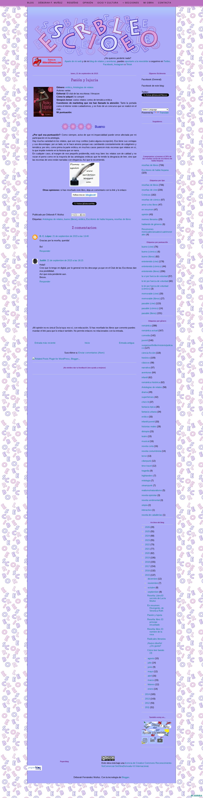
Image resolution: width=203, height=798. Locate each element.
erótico (68, 87)
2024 (147, 535)
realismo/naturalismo (152, 490)
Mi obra (148, 2)
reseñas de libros (122, 219)
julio (150, 662)
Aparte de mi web (73, 61)
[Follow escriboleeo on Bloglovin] (84, 197)
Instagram (119, 64)
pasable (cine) (148, 303)
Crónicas (146, 194)
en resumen (147, 209)
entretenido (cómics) (152, 266)
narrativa (146, 367)
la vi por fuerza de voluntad (155, 276)
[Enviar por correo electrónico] (72, 214)
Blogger (125, 777)
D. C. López (46, 236)
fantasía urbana (149, 411)
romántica (146, 325)
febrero (151, 684)
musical (145, 441)
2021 (147, 549)
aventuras (146, 372)
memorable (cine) (150, 293)
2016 (147, 570)
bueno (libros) (70, 219)
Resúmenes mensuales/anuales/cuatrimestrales (157, 232)
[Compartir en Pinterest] (83, 214)
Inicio (87, 343)
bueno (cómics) (149, 251)
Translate (164, 112)
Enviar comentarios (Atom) (91, 352)
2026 (147, 527)
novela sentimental (151, 500)
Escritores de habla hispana (99, 219)
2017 (147, 566)
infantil (145, 377)
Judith (43, 260)
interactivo (147, 510)
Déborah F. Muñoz (50, 2)
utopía (145, 505)
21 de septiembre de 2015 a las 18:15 (65, 260)
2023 (147, 540)
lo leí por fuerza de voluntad (155, 281)
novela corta (148, 446)
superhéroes (148, 397)
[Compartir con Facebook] (81, 214)
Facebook (108, 64)
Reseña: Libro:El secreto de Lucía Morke (156, 598)
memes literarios (150, 219)
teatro (144, 436)
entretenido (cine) (150, 261)
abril (150, 675)
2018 (147, 562)
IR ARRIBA (196, 795)
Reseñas (72, 2)
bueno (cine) (148, 246)
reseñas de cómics (151, 199)
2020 (147, 553)
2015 (147, 575)
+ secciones (131, 2)
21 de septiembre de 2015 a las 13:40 (70, 236)
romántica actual (150, 330)
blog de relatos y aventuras (103, 61)
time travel (147, 465)
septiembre (153, 592)
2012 (147, 703)
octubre (152, 587)
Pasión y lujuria (154, 615)
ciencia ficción (148, 353)
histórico (146, 357)
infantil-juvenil (148, 421)
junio (150, 667)
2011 (147, 707)
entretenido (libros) (151, 271)
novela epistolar (149, 495)
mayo (151, 671)
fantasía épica (148, 407)
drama (145, 392)
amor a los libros (150, 204)
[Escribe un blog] (75, 214)
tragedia (145, 470)
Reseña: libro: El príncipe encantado (155, 622)
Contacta (164, 2)
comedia (146, 335)
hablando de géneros (152, 224)
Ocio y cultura (107, 2)
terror (144, 456)
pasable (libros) (149, 313)
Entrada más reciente (45, 343)
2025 (147, 531)
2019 (147, 557)
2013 (147, 698)
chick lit (145, 402)
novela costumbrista (151, 451)
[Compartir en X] (78, 214)
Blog (30, 2)
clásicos (146, 362)
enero (151, 689)
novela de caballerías (152, 515)
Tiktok (129, 64)
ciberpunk (146, 461)
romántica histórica (151, 382)
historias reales (149, 426)
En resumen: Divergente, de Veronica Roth (155, 608)
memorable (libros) (151, 298)
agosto (151, 658)
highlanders (147, 475)
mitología (146, 480)
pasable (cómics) (150, 308)
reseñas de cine (149, 190)
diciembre (153, 578)
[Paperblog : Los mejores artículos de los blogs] (34, 769)
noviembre (153, 583)
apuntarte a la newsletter (137, 61)
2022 (147, 544)
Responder (45, 251)
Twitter (167, 61)
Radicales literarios (156, 639)
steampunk (147, 485)
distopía (145, 431)
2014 (147, 694)
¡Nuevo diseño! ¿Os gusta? (154, 644)
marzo (151, 680)
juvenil (145, 340)
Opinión (88, 2)
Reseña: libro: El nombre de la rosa (155, 632)
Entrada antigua (126, 343)
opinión (145, 214)
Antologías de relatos (83, 87)
